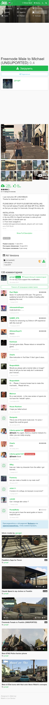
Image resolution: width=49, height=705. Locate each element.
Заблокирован (29, 430)
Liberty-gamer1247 (17, 430)
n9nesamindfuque (17, 307)
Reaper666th (14, 365)
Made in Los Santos (8, 698)
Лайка (19, 186)
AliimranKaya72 (16, 331)
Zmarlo (12, 355)
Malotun (13, 393)
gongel (17, 80)
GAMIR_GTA (14, 318)
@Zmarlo (13, 433)
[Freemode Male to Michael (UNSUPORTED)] (24, 141)
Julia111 (13, 488)
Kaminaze (13, 342)
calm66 (12, 499)
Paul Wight (14, 292)
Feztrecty (13, 477)
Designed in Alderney (8, 696)
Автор (18, 277)
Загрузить (26, 68)
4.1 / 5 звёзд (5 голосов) (8, 191)
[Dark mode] (42, 3)
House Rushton (16, 406)
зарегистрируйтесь (10, 525)
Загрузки (8, 186)
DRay (12, 464)
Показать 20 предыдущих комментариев (24, 287)
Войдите (31, 523)
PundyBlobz (14, 510)
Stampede (13, 417)
